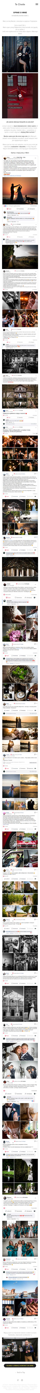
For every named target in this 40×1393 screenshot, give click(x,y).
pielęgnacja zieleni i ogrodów (27, 1389)
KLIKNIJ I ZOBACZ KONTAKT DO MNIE (20, 1365)
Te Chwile (20, 4)
